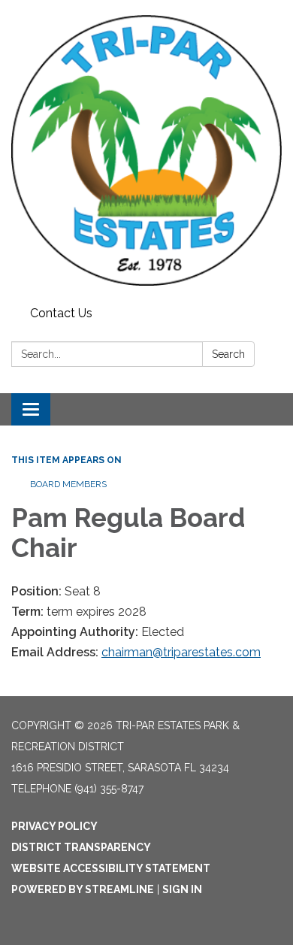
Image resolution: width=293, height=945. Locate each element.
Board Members (68, 484)
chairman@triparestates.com (181, 652)
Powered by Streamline (82, 889)
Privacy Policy (54, 826)
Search (228, 354)
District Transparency (81, 847)
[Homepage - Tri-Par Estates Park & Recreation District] (146, 150)
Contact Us (61, 313)
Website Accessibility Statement (110, 868)
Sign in (182, 889)
